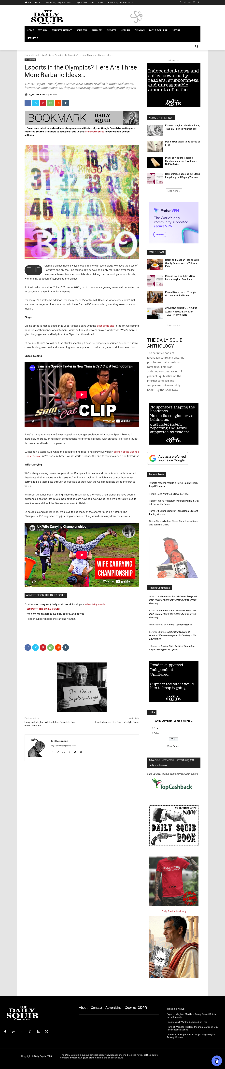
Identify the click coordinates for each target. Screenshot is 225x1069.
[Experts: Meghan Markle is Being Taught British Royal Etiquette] (155, 130)
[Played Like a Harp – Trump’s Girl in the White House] (155, 297)
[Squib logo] (51, 17)
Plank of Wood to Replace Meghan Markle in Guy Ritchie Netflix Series (181, 161)
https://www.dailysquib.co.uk (63, 746)
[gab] (58, 751)
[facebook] (52, 751)
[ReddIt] (58, 103)
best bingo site (105, 325)
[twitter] (81, 751)
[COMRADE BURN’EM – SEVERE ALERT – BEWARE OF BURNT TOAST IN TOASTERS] (155, 313)
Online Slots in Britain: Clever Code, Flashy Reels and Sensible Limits (173, 523)
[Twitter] (198, 2)
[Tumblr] (65, 103)
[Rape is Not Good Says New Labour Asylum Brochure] (155, 280)
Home (27, 55)
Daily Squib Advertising (174, 911)
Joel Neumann (38, 94)
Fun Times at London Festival (177, 624)
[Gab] (185, 2)
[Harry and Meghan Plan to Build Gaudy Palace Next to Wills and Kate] (155, 264)
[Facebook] (180, 2)
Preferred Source (95, 131)
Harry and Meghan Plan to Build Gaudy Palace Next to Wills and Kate (182, 263)
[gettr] (63, 751)
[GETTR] (189, 2)
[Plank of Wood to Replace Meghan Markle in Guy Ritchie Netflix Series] (155, 162)
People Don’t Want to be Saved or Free (169, 494)
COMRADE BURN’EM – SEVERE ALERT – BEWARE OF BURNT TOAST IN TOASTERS (181, 311)
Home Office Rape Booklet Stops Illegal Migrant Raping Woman (173, 513)
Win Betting (47, 55)
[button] (196, 46)
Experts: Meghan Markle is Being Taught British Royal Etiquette (173, 485)
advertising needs (95, 604)
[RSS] (38, 1032)
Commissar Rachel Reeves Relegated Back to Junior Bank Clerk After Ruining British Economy (173, 600)
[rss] (75, 751)
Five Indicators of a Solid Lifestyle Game (117, 722)
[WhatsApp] (50, 103)
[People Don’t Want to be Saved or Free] (155, 146)
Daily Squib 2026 (43, 1056)
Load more (173, 190)
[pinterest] (69, 751)
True (156, 728)
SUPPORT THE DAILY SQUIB (43, 608)
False (156, 733)
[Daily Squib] (27, 94)
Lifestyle (36, 55)
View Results (174, 746)
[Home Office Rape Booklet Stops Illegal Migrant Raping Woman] (155, 178)
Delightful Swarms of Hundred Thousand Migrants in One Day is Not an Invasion (173, 635)
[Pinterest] (194, 2)
